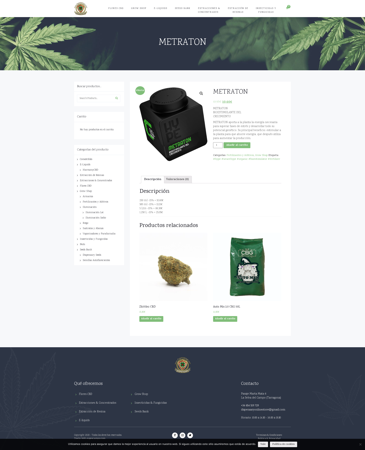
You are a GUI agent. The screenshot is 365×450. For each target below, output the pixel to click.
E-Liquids (160, 8)
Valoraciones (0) (177, 179)
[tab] (152, 179)
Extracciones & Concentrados (209, 10)
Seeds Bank (182, 8)
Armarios (88, 197)
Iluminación (90, 207)
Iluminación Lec (95, 212)
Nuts (82, 244)
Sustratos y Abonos (93, 228)
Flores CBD (116, 8)
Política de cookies (283, 444)
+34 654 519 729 (250, 406)
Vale (263, 444)
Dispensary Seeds (92, 255)
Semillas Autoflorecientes (96, 260)
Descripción (152, 179)
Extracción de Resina (92, 412)
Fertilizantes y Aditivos (95, 202)
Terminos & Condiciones (269, 435)
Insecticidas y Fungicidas (266, 10)
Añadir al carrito (237, 145)
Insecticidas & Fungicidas (151, 403)
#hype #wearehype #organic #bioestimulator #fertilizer (246, 159)
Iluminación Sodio (96, 218)
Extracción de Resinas (238, 10)
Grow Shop (138, 8)
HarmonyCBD (90, 170)
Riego (85, 223)
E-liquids (84, 420)
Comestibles (86, 159)
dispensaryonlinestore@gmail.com (263, 410)
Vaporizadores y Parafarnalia (99, 234)
